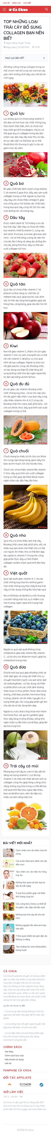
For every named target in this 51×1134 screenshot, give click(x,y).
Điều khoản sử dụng (14, 1059)
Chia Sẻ (6, 3)
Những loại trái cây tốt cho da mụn (30, 916)
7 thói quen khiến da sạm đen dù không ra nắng (31, 938)
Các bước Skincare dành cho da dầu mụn (31, 863)
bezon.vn (7, 1116)
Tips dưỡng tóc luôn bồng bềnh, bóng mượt (31, 948)
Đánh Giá (16, 3)
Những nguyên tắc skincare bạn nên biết (31, 927)
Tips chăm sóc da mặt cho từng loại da (31, 873)
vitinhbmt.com (19, 1116)
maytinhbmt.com (34, 1116)
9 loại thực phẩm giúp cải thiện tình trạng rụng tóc (30, 895)
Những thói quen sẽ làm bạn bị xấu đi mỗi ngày (30, 884)
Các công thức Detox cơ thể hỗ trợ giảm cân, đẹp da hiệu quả (31, 905)
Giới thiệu (9, 1051)
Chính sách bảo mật (14, 1055)
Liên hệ (8, 1063)
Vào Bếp (27, 3)
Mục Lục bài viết (14, 58)
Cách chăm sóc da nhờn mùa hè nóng (31, 852)
